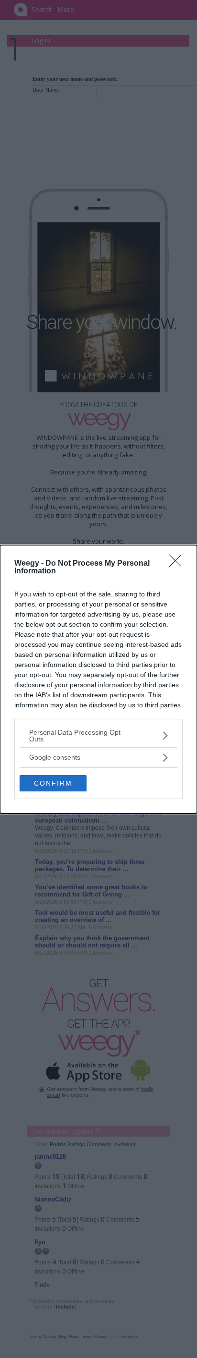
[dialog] (98, 679)
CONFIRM (53, 783)
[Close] (178, 564)
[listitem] (98, 735)
